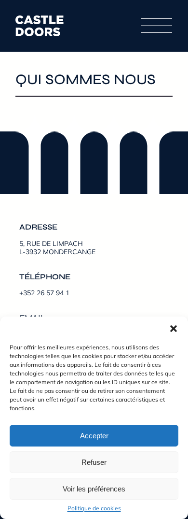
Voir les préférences (94, 489)
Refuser (94, 462)
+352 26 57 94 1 (44, 292)
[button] (173, 328)
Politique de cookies (94, 508)
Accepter (94, 436)
